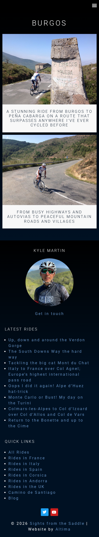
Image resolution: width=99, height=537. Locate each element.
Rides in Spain (25, 469)
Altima (63, 529)
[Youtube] (54, 512)
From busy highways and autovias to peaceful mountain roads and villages (49, 216)
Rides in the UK (26, 486)
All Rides (19, 452)
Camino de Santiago (32, 492)
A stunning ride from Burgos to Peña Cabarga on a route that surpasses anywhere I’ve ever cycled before (49, 118)
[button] (94, 5)
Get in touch (49, 313)
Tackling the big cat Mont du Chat (48, 363)
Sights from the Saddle (57, 523)
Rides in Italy (24, 463)
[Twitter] (45, 512)
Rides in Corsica (27, 475)
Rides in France (26, 458)
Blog (13, 498)
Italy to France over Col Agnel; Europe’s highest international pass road (44, 374)
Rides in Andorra (28, 481)
